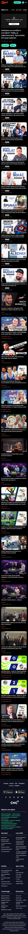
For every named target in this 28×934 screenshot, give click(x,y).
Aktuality (3, 458)
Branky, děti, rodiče (6, 336)
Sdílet (6, 45)
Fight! (2, 312)
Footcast (3, 579)
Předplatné (17, 2)
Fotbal (2, 482)
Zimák (10, 41)
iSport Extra (4, 385)
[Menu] (26, 2)
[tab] (5, 10)
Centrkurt (3, 433)
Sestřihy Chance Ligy (6, 675)
